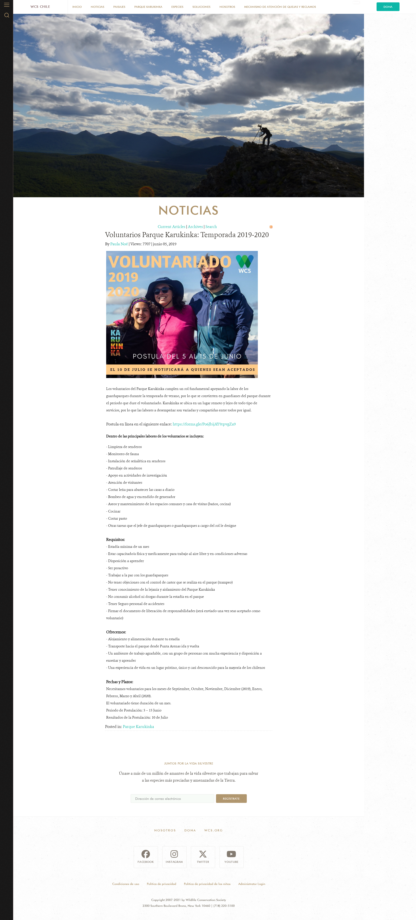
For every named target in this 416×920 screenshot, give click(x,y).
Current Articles (171, 226)
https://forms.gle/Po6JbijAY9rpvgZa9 (204, 424)
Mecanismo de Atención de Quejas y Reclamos (280, 6)
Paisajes (119, 6)
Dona (388, 6)
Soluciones (201, 6)
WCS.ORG (213, 830)
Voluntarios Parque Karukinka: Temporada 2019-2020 (187, 234)
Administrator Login (251, 884)
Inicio (77, 6)
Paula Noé (119, 244)
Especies (177, 6)
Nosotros (227, 6)
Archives (195, 226)
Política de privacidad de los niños (207, 884)
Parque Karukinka (148, 6)
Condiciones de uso (125, 884)
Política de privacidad (161, 884)
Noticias (97, 6)
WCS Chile (40, 7)
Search (211, 226)
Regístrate (231, 798)
